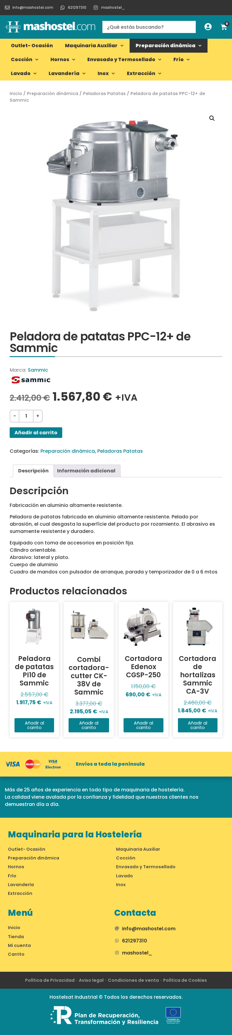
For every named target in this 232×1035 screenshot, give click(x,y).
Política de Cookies (185, 980)
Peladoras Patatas (104, 93)
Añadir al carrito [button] (34, 725)
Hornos (59, 59)
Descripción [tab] (33, 470)
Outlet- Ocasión (32, 45)
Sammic (38, 369)
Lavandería (64, 73)
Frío (178, 59)
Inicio (16, 93)
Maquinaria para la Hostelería (75, 834)
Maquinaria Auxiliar (91, 45)
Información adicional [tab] (86, 470)
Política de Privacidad (50, 980)
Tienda (16, 937)
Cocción (21, 59)
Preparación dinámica (165, 45)
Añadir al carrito (35, 432)
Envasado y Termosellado (121, 59)
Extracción (141, 73)
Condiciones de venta (133, 980)
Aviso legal (91, 980)
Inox (103, 73)
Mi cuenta (19, 945)
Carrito (16, 954)
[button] (212, 118)
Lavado (21, 73)
